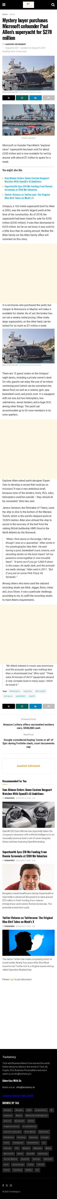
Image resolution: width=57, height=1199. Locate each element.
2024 (29, 1110)
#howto (19, 1110)
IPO (17, 1148)
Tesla (30, 1164)
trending (17, 1170)
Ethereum (44, 1131)
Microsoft (40, 691)
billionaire (15, 691)
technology (18, 1164)
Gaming (33, 1137)
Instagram (18, 1142)
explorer (28, 691)
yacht (32, 696)
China (31, 1121)
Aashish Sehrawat (15, 44)
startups (48, 1159)
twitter (29, 1170)
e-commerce (29, 1126)
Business (19, 1121)
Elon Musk (30, 1131)
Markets (38, 1148)
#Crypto (7, 1110)
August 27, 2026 (24, 798)
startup (36, 1159)
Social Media (10, 1159)
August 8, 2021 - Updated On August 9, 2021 (25, 47)
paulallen (20, 696)
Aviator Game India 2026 (17, 1096)
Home (5, 14)
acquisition (41, 1110)
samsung (42, 1153)
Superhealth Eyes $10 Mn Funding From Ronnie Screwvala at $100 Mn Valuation (28, 187)
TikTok (40, 1164)
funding (21, 1137)
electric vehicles (12, 1131)
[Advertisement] (28, 273)
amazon (8, 1115)
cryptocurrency (11, 1126)
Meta (48, 1148)
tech (6, 1164)
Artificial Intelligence (36, 1115)
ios (43, 1142)
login (12, 979)
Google (44, 1137)
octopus (8, 696)
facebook (8, 1137)
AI (52, 1110)
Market (26, 1148)
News (12, 14)
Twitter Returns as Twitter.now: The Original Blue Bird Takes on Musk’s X (27, 196)
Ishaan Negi (10, 798)
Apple (19, 1115)
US (37, 1170)
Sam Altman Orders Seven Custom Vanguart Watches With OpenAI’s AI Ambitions (27, 179)
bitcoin (7, 1121)
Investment (32, 1142)
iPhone (7, 1148)
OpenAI (30, 1153)
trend (6, 1170)
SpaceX (25, 1159)
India (6, 1142)
